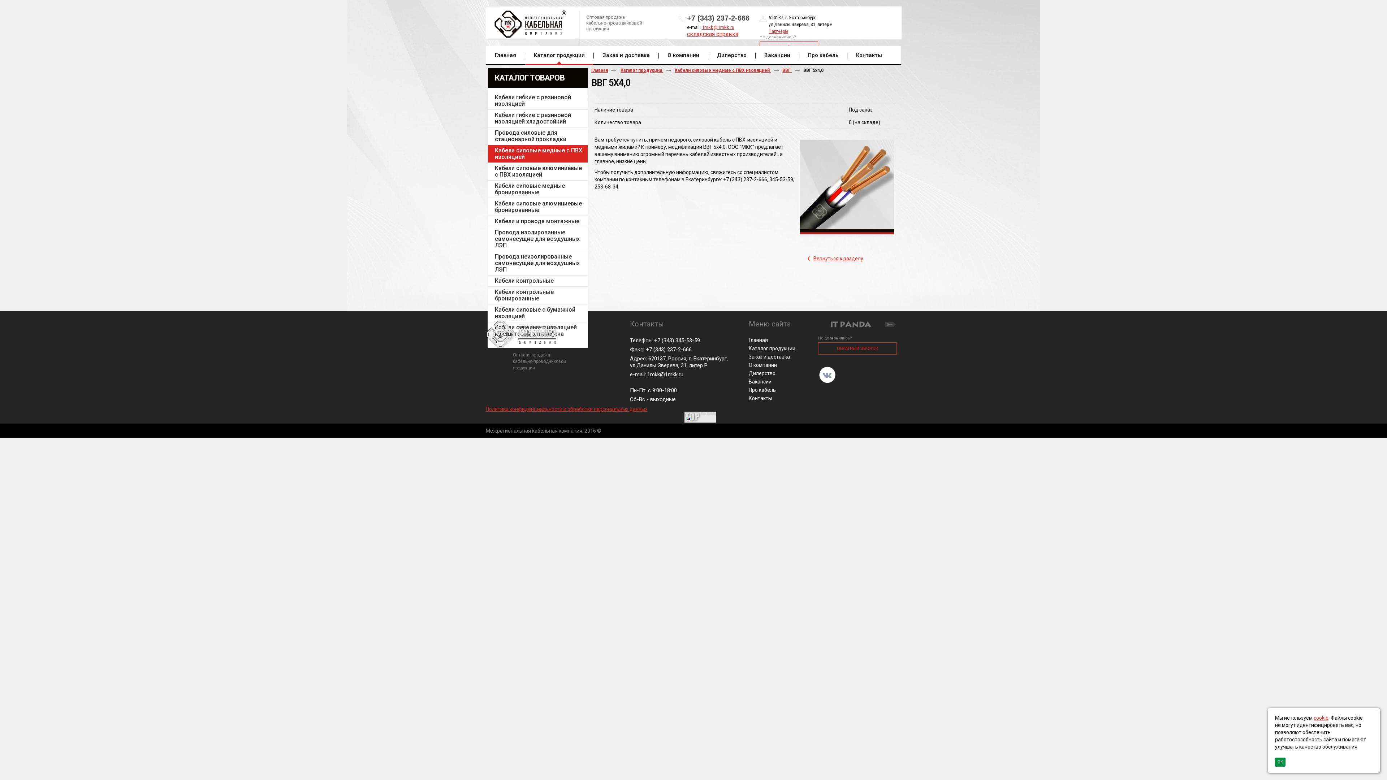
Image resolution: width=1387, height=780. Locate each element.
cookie (1321, 718)
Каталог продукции (559, 55)
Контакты (760, 398)
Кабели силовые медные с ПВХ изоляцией (723, 70)
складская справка (712, 34)
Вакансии (760, 382)
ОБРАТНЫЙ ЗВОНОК (857, 348)
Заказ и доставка (769, 357)
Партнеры (778, 31)
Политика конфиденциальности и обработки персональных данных (567, 409)
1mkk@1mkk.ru (718, 27)
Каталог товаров (530, 77)
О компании (763, 365)
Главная (599, 70)
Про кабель (762, 390)
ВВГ (787, 70)
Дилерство (762, 373)
